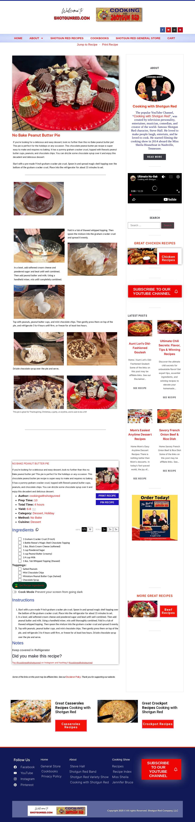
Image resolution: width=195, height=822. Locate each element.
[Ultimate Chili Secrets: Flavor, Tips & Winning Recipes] (169, 332)
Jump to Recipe (87, 44)
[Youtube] (168, 29)
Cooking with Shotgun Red (152, 116)
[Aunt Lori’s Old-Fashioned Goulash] (140, 335)
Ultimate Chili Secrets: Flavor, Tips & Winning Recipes (170, 347)
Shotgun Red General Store (138, 38)
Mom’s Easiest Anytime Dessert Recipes (140, 435)
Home (18, 38)
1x (104, 529)
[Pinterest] (180, 29)
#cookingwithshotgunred (80, 662)
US (84, 529)
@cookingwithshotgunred (28, 662)
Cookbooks (99, 38)
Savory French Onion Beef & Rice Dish (169, 435)
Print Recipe (110, 44)
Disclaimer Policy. (73, 677)
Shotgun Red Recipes (66, 38)
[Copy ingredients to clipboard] (37, 529)
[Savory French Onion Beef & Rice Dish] (169, 422)
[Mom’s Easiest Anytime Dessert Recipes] (140, 422)
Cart (171, 38)
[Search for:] (144, 225)
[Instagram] (174, 29)
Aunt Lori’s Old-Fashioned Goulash (140, 348)
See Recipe (140, 388)
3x (116, 529)
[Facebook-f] (162, 29)
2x (110, 529)
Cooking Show (121, 759)
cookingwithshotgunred (45, 495)
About (34, 38)
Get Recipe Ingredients (31, 585)
